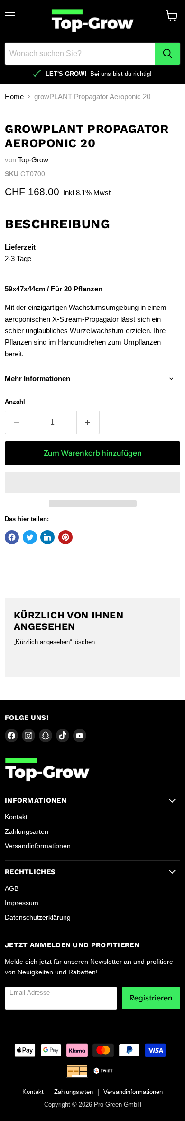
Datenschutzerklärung (38, 917)
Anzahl (15, 401)
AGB (11, 888)
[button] (92, 482)
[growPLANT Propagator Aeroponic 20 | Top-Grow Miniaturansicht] (20, 130)
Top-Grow (33, 160)
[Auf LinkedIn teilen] (47, 537)
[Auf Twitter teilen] (30, 537)
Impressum (21, 902)
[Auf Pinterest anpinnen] (65, 537)
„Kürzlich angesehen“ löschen (54, 641)
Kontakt (16, 817)
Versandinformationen (38, 846)
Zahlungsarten (26, 831)
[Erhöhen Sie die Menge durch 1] (88, 422)
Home (14, 97)
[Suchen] (167, 54)
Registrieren (151, 997)
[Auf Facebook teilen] (12, 537)
